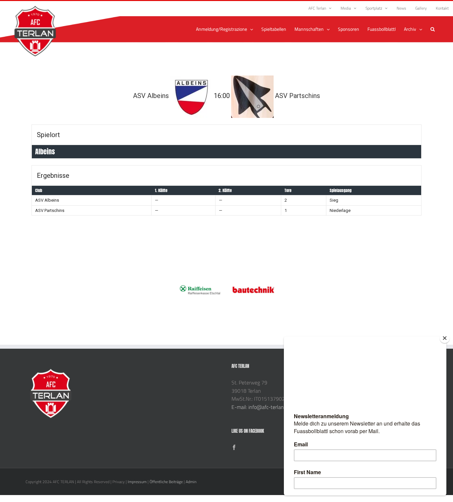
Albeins (45, 151)
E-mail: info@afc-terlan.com (262, 407)
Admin (191, 481)
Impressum (137, 481)
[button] (432, 29)
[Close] (445, 338)
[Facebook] (234, 447)
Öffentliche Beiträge (166, 481)
